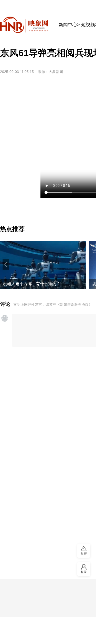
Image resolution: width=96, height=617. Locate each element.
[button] (6, 264)
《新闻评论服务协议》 (74, 305)
